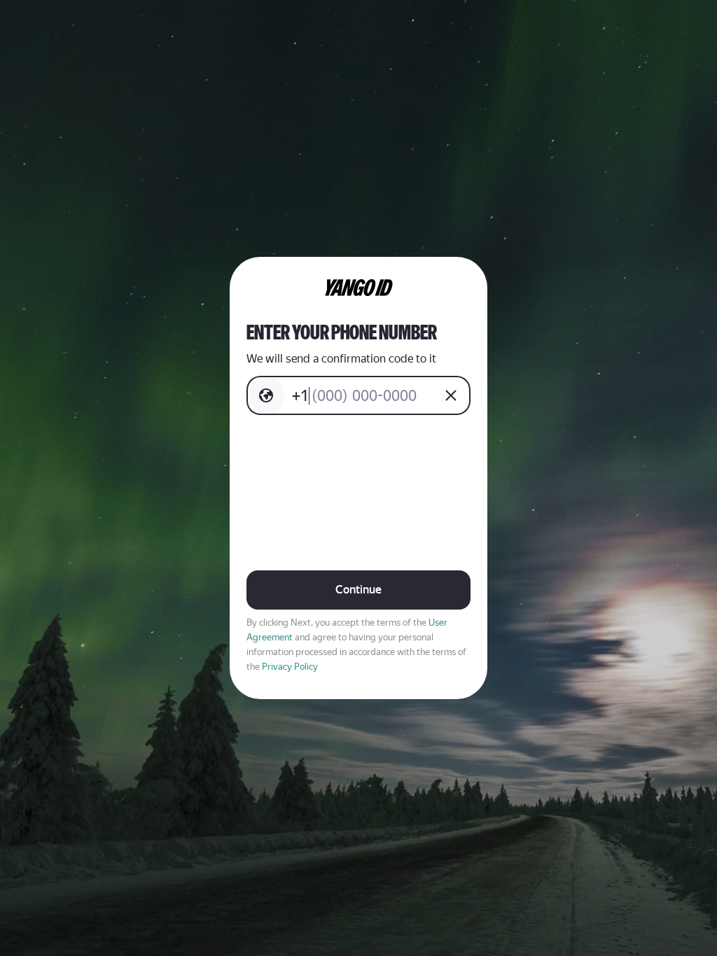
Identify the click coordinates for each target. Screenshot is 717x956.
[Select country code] (266, 395)
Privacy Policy (290, 666)
